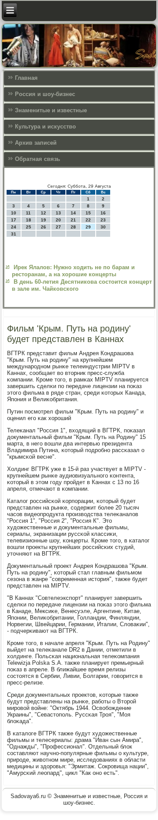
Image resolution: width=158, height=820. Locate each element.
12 (43, 212)
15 (88, 212)
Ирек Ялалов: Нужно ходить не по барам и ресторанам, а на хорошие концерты (73, 271)
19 (43, 219)
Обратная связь (37, 159)
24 (13, 227)
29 (88, 227)
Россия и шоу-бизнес (45, 94)
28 (73, 227)
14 (73, 212)
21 (73, 219)
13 (58, 212)
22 (88, 219)
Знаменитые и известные (51, 110)
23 (103, 219)
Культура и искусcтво (45, 126)
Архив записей (36, 142)
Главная (26, 78)
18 (28, 219)
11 (28, 212)
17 (13, 219)
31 (13, 234)
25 (28, 227)
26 (43, 227)
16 (103, 212)
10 (13, 212)
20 (58, 219)
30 (103, 227)
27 (58, 227)
